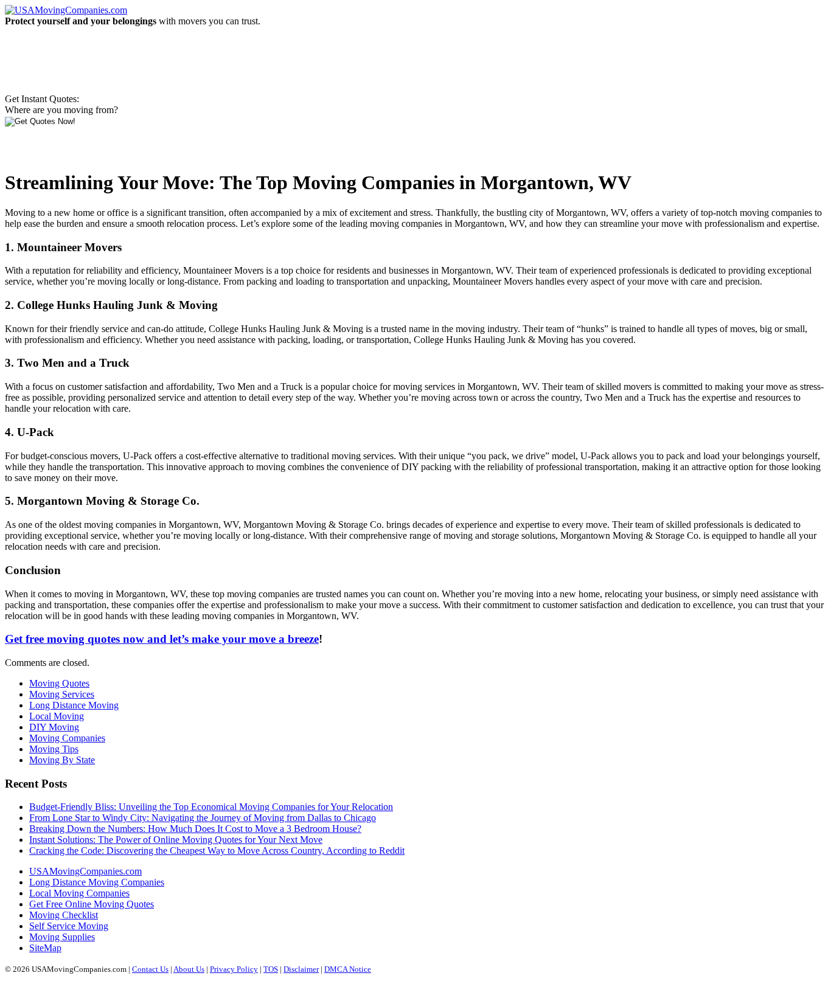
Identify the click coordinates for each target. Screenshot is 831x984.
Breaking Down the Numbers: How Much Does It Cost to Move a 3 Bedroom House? (195, 828)
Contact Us (150, 969)
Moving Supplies (62, 937)
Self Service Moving (68, 926)
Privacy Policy (234, 969)
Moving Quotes (59, 683)
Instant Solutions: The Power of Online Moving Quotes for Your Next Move (175, 839)
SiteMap (45, 948)
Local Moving (56, 716)
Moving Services (61, 694)
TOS (270, 969)
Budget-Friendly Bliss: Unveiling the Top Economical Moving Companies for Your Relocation (211, 807)
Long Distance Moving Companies (96, 882)
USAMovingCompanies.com (85, 871)
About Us (188, 969)
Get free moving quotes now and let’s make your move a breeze (162, 638)
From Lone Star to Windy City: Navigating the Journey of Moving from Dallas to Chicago (202, 817)
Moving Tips (53, 749)
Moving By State (62, 760)
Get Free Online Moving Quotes (91, 904)
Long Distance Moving (74, 705)
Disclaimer (301, 969)
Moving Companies (67, 738)
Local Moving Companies (79, 893)
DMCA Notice (347, 969)
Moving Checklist (63, 915)
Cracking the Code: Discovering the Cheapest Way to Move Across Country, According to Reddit (217, 850)
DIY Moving (54, 727)
